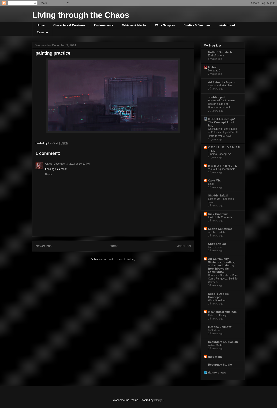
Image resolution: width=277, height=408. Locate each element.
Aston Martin (215, 345)
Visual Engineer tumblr (221, 169)
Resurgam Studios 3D (223, 341)
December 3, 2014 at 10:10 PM (72, 163)
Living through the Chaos (80, 15)
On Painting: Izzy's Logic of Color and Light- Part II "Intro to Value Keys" (223, 132)
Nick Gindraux (218, 214)
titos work (215, 356)
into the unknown (220, 326)
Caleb (48, 163)
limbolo (213, 67)
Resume (42, 32)
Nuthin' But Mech (220, 52)
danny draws (217, 372)
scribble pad (216, 97)
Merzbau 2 (214, 70)
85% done (214, 330)
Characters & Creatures (69, 25)
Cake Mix (214, 180)
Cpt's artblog (217, 243)
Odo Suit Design (217, 315)
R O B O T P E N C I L (222, 165)
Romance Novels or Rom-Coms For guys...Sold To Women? (223, 279)
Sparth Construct (220, 228)
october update (216, 232)
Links (211, 183)
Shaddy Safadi (218, 195)
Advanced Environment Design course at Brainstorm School (221, 104)
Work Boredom (216, 300)
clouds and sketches (220, 85)
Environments (103, 25)
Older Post (183, 246)
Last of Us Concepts (220, 217)
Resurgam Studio (220, 364)
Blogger (158, 400)
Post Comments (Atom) (121, 259)
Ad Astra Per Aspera (221, 82)
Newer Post (43, 246)
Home (41, 25)
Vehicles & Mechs (134, 25)
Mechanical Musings (222, 311)
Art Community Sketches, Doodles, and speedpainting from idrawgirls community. (221, 265)
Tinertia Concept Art (219, 153)
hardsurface (215, 247)
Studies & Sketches (197, 25)
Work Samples (165, 25)
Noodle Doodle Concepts (218, 295)
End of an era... (217, 55)
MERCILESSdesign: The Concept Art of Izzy (221, 122)
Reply (48, 174)
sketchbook (227, 25)
